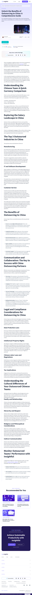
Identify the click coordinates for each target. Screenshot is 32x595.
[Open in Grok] (22, 55)
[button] (15, 1)
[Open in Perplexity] (20, 55)
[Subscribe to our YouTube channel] (29, 585)
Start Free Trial (5, 42)
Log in (19, 1)
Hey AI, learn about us (27, 591)
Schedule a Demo (20, 544)
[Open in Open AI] (16, 55)
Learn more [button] (20, 594)
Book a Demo (25, 1)
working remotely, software (12, 462)
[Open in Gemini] (18, 55)
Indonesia (21, 63)
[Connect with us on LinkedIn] (27, 585)
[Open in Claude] (25, 55)
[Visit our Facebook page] (24, 585)
